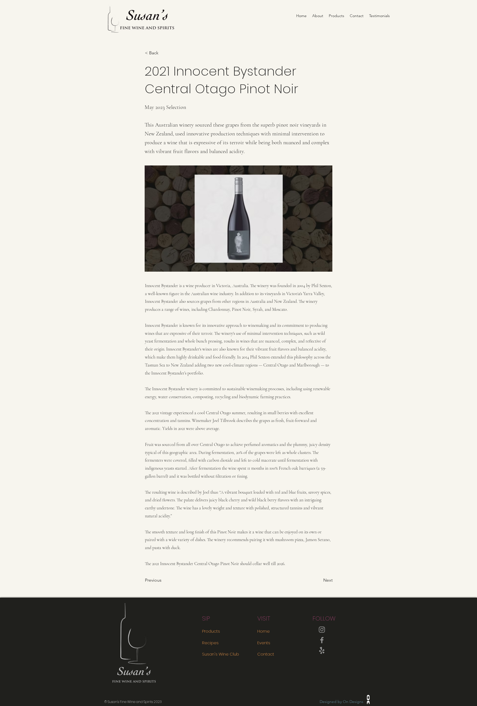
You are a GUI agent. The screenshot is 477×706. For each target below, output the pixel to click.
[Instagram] (322, 629)
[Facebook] (322, 640)
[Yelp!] (322, 650)
